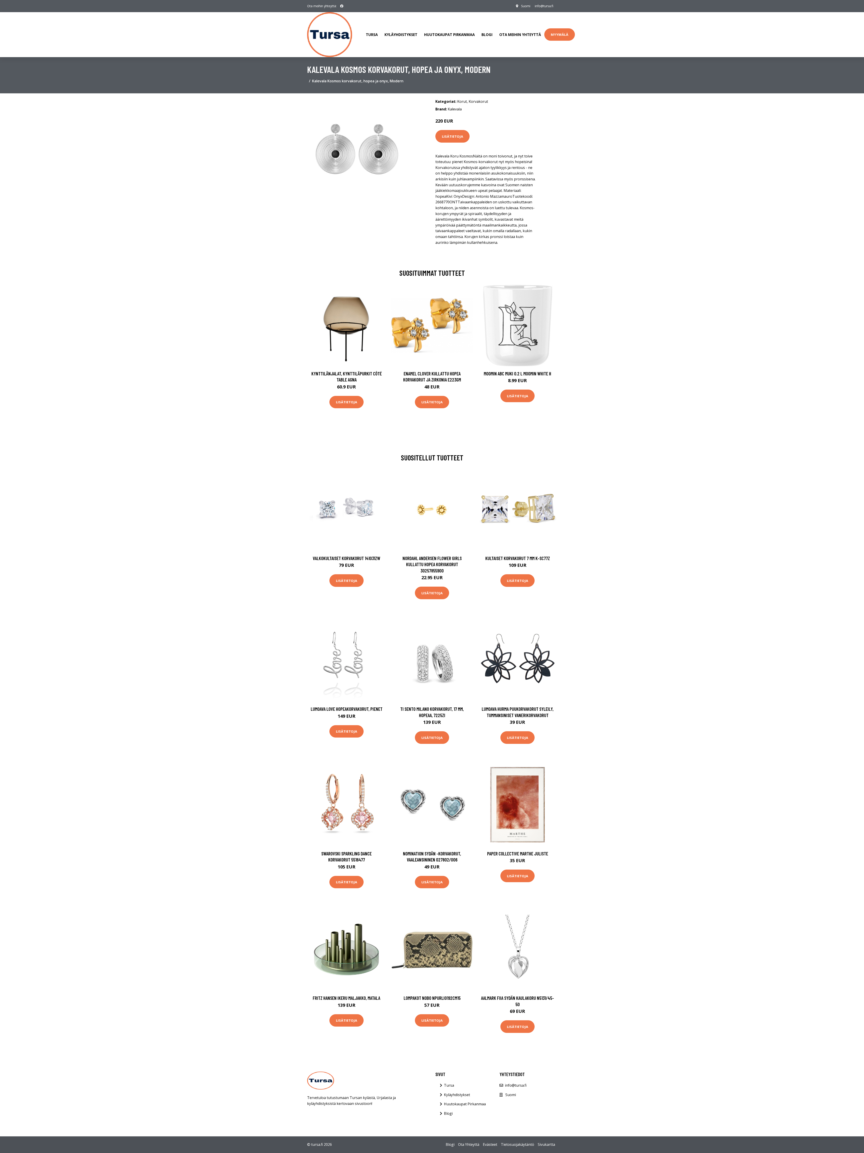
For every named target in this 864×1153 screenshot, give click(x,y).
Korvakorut (478, 101)
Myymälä (559, 34)
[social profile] (341, 6)
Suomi (525, 6)
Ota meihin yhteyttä (520, 34)
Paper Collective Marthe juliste (517, 853)
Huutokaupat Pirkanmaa (449, 34)
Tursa (372, 34)
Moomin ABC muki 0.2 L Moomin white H (517, 373)
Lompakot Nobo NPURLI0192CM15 (432, 998)
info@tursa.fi (544, 6)
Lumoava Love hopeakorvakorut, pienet (346, 709)
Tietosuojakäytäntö (517, 1144)
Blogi (487, 34)
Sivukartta (546, 1144)
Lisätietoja (452, 136)
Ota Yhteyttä (468, 1144)
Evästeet (490, 1144)
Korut (462, 101)
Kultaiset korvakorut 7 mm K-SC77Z (517, 558)
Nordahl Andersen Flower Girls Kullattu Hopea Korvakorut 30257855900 (432, 564)
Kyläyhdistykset (401, 34)
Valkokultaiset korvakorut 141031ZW (346, 558)
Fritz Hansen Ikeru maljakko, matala (346, 998)
